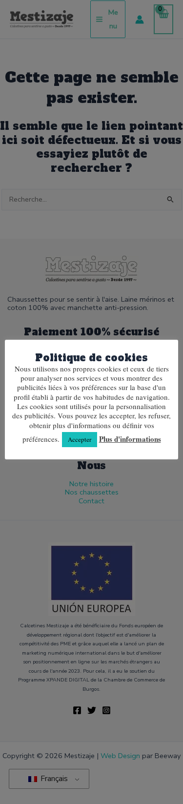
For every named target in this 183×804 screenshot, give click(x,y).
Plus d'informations (130, 439)
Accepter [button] (79, 439)
